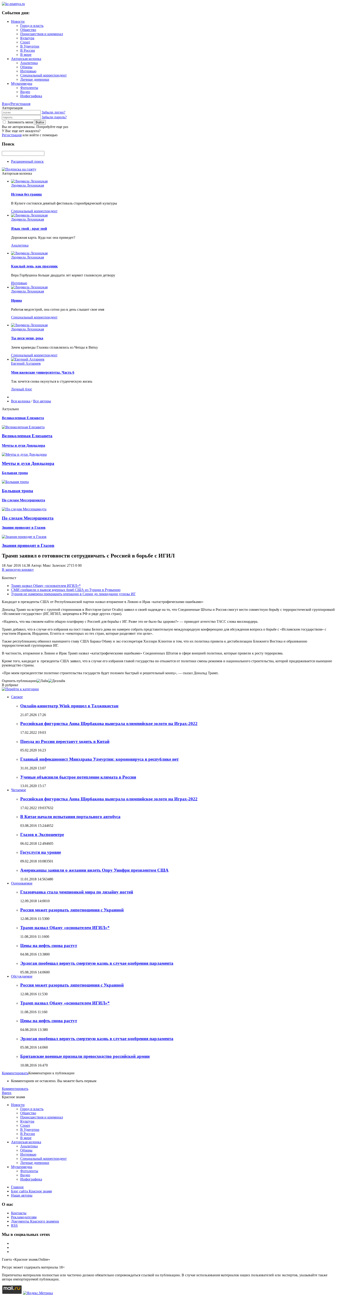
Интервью (28, 71)
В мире (26, 55)
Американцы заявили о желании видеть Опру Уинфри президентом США (94, 870)
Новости (18, 21)
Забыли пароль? (54, 117)
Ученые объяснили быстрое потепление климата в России (78, 777)
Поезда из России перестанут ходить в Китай (64, 741)
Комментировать (15, 1073)
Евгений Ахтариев (26, 363)
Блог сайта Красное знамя (31, 1191)
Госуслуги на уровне (40, 852)
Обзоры (26, 67)
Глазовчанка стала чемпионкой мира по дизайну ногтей (76, 892)
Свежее (17, 697)
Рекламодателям (24, 1217)
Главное (17, 1187)
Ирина (16, 300)
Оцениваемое (21, 883)
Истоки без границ (26, 194)
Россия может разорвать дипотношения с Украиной (72, 909)
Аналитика (29, 63)
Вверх (6, 1093)
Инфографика (31, 96)
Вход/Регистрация (16, 104)
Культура (27, 38)
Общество (28, 30)
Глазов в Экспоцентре (42, 834)
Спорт (25, 42)
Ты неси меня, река (27, 338)
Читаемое (18, 790)
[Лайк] (42, 681)
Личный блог (21, 389)
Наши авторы (21, 1195)
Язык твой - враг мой (29, 228)
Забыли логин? (53, 112)
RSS (14, 1225)
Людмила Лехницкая (27, 185)
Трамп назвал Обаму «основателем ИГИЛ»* (46, 586)
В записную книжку (18, 570)
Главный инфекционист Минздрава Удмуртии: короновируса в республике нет (99, 759)
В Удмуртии (29, 46)
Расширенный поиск (27, 161)
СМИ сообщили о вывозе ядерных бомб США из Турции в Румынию (65, 590)
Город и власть (31, 26)
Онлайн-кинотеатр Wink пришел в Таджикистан (69, 705)
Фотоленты (29, 88)
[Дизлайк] (56, 681)
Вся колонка (20, 401)
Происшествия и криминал (41, 34)
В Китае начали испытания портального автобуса (70, 816)
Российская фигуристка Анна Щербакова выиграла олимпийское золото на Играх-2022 (109, 723)
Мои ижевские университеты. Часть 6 (42, 372)
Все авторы (42, 401)
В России (27, 50)
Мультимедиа (21, 83)
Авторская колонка (26, 59)
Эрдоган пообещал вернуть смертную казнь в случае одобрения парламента (96, 963)
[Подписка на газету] (19, 169)
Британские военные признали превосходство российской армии (85, 1056)
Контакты (18, 1213)
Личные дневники (34, 79)
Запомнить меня (20, 122)
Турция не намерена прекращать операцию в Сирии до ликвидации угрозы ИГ (73, 594)
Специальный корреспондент (43, 75)
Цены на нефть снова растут (48, 945)
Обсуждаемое (21, 976)
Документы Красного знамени (35, 1221)
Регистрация (12, 135)
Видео (25, 92)
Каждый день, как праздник (34, 266)
